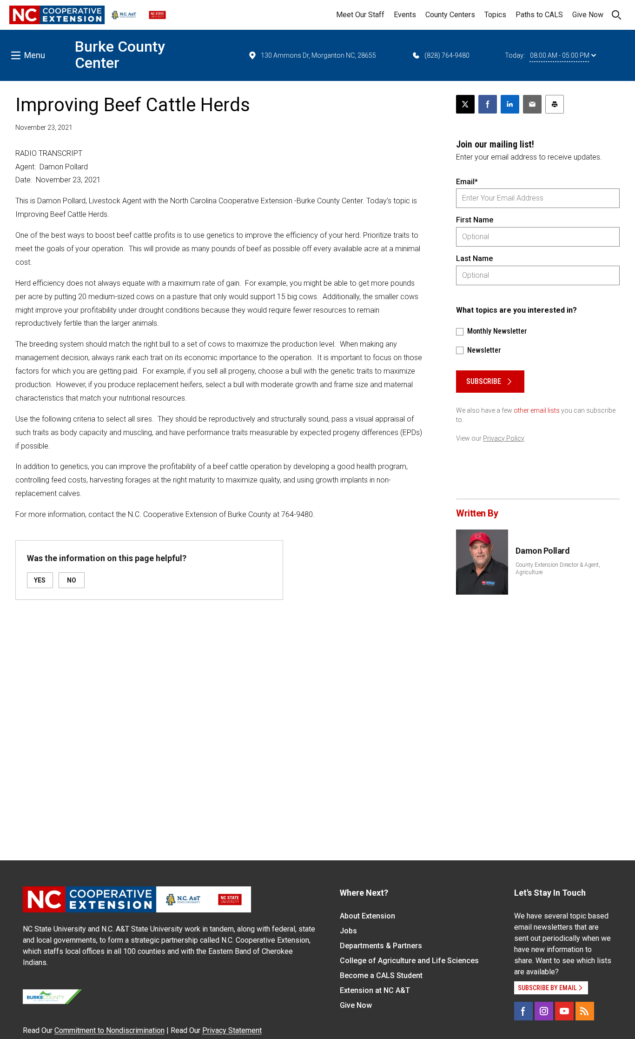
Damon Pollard (542, 551)
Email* (467, 181)
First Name (474, 219)
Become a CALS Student (381, 975)
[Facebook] (523, 1011)
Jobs (348, 930)
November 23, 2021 (44, 127)
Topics (495, 14)
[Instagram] (544, 1011)
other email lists (537, 410)
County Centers (450, 14)
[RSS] (584, 1011)
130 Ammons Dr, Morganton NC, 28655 (318, 55)
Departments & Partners (381, 945)
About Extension (367, 916)
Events (405, 14)
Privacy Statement (232, 1030)
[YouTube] (564, 1011)
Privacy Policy (503, 438)
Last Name (474, 258)
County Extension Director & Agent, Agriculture (558, 569)
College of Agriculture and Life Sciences (409, 960)
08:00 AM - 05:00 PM (559, 55)
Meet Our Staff (360, 14)
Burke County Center (120, 55)
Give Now (587, 14)
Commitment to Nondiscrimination (109, 1030)
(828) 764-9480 (447, 55)
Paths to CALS (539, 14)
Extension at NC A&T (375, 990)
